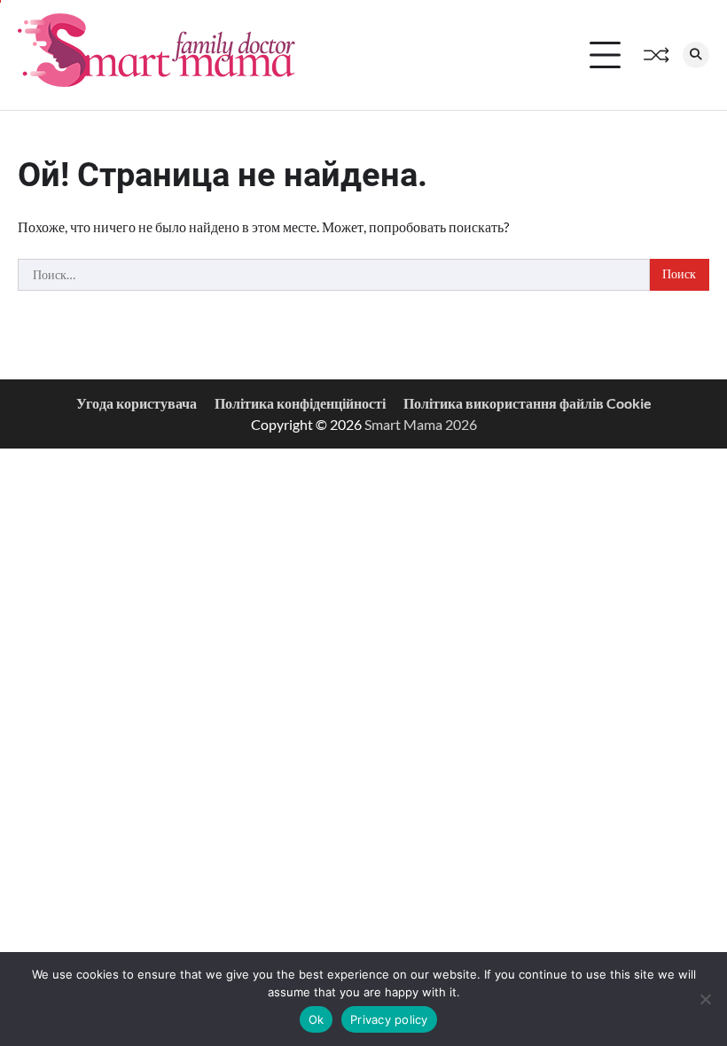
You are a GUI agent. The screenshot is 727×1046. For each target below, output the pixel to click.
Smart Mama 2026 (420, 424)
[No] (705, 999)
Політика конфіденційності (300, 402)
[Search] (696, 55)
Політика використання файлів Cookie (527, 402)
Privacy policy (389, 1019)
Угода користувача (136, 402)
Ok (316, 1019)
